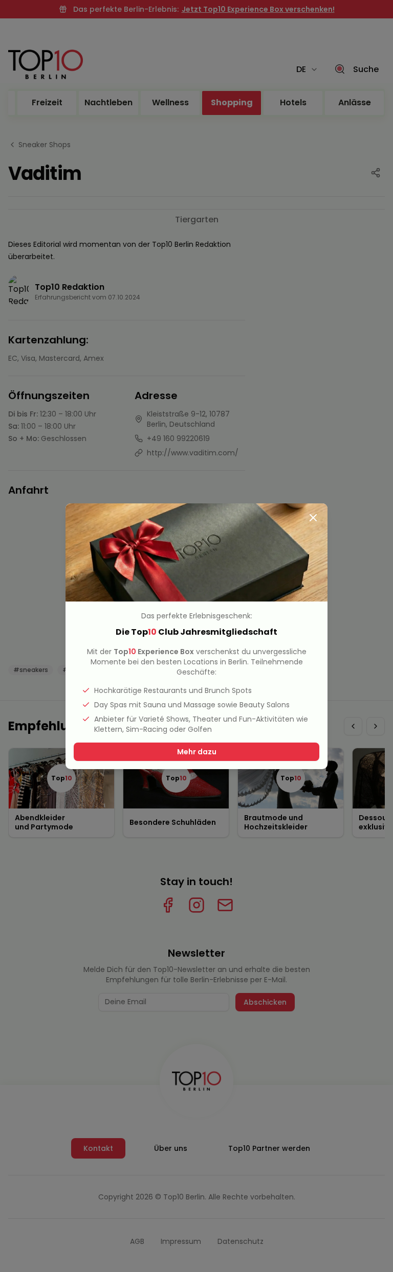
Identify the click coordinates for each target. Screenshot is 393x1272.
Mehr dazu (196, 752)
